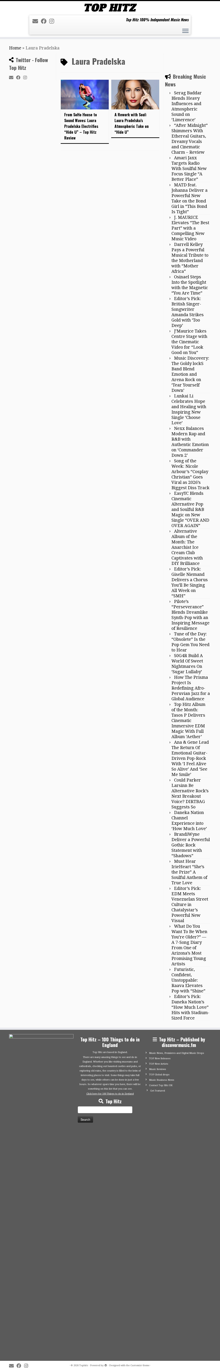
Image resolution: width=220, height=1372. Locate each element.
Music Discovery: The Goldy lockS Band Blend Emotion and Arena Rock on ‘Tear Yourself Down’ (190, 682)
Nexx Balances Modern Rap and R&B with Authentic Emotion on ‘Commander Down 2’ (190, 750)
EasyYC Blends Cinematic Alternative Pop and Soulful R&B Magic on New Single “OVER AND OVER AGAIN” (190, 817)
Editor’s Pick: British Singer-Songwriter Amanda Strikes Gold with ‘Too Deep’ (187, 620)
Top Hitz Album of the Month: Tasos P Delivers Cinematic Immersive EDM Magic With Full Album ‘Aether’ (188, 1028)
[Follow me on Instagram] (53, 21)
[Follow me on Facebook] (45, 21)
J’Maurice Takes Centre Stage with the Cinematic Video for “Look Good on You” (189, 649)
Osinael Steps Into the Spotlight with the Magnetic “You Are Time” (189, 592)
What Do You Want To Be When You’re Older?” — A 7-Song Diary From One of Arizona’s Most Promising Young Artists (189, 1252)
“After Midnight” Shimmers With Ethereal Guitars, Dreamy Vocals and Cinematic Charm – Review (189, 447)
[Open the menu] (185, 31)
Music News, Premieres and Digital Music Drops (176, 1361)
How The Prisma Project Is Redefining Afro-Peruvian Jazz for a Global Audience (190, 996)
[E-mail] (36, 21)
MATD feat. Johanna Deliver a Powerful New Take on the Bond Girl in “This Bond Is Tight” (189, 506)
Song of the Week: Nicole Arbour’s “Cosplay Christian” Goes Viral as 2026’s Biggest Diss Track (190, 782)
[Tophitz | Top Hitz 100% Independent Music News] (110, 7)
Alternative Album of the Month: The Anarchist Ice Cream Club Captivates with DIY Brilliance (187, 855)
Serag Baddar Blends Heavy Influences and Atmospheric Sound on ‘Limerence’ (186, 414)
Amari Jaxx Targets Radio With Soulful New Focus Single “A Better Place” (189, 476)
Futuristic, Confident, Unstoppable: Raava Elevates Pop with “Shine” (188, 1288)
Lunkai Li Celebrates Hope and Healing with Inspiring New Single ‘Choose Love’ (188, 717)
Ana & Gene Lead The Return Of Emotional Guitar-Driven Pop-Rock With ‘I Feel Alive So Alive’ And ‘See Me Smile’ (190, 1066)
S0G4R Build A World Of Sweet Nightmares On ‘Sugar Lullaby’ (187, 971)
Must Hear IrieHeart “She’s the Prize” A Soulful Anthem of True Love (189, 1180)
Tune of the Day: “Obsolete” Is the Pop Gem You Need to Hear (190, 949)
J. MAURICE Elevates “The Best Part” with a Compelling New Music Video (190, 536)
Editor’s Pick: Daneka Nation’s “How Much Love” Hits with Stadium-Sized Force (190, 1315)
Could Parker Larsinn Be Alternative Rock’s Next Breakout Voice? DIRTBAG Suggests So (190, 1101)
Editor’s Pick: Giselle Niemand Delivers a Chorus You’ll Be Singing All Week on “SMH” (189, 890)
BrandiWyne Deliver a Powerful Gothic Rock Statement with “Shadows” (190, 1152)
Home (15, 48)
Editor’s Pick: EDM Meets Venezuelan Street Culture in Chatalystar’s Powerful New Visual (189, 1212)
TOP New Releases (160, 1366)
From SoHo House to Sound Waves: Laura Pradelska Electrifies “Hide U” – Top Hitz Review (81, 126)
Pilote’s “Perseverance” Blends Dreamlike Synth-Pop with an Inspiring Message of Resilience (190, 923)
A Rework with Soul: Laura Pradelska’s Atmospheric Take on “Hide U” (132, 123)
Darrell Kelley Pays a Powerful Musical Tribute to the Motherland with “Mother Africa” (189, 566)
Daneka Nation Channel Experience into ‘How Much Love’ (189, 1128)
